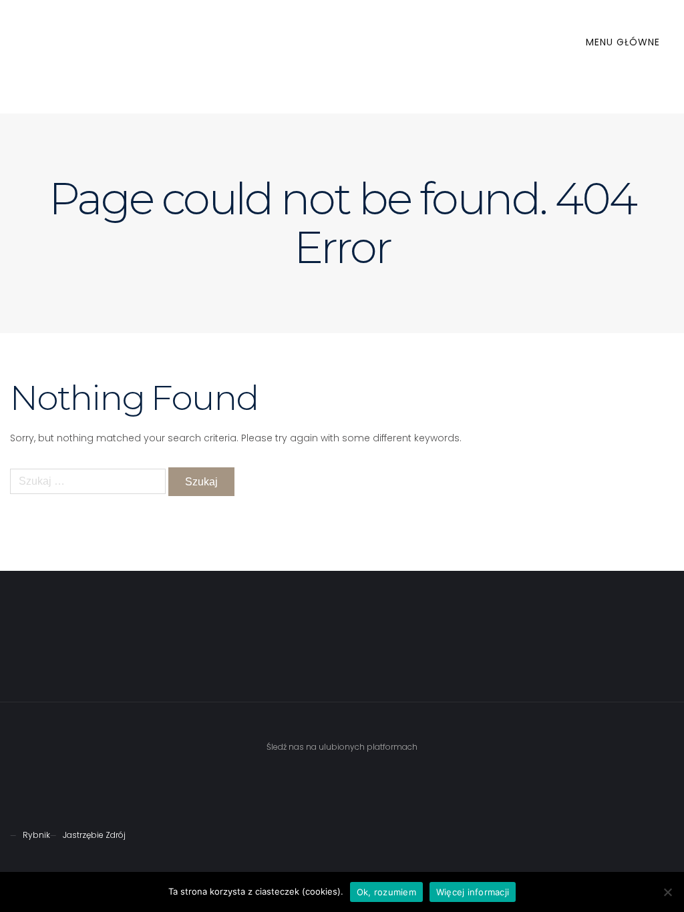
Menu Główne (624, 42)
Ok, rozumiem (386, 892)
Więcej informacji (472, 892)
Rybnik (36, 835)
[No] (667, 892)
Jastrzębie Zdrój (94, 835)
